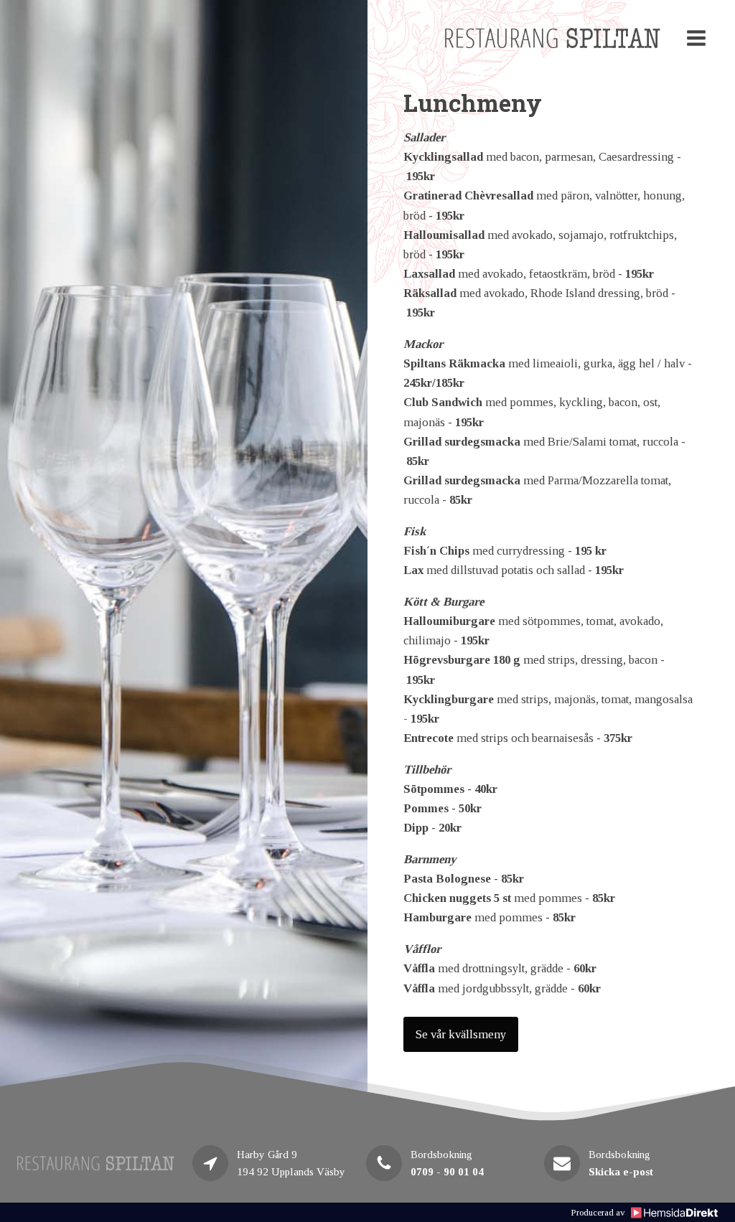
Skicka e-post (621, 1172)
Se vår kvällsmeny (461, 1034)
